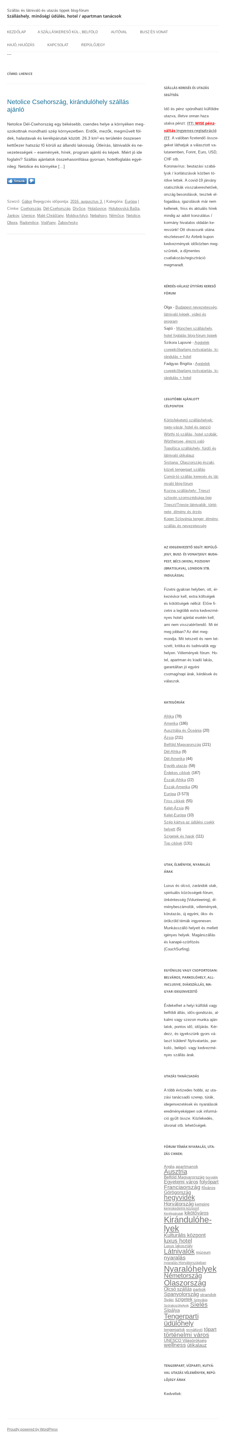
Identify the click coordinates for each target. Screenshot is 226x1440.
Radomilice (29, 222)
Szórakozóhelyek (176, 1305)
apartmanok (187, 1166)
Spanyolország (181, 1294)
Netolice (133, 215)
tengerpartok (174, 1329)
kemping (202, 1204)
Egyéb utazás (175, 765)
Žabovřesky (68, 222)
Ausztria (175, 1171)
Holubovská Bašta (124, 208)
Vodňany (48, 222)
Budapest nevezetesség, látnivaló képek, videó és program (191, 314)
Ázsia (169, 737)
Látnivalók (179, 1251)
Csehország (31, 208)
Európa (131, 201)
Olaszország (185, 1283)
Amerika (171, 723)
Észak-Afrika (175, 780)
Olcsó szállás (178, 1289)
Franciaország (182, 1187)
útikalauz (197, 1345)
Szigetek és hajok (179, 836)
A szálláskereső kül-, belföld (68, 32)
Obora (12, 222)
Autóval (119, 32)
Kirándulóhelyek (188, 1224)
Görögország (177, 1192)
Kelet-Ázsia (174, 808)
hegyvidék (179, 1197)
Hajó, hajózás (20, 45)
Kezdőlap (16, 32)
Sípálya (172, 1310)
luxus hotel (178, 1241)
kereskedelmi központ (181, 1208)
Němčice (116, 215)
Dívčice (79, 208)
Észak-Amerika (177, 787)
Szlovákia (200, 1300)
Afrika (169, 716)
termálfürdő (194, 1330)
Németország (183, 1275)
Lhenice (28, 215)
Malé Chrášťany (50, 215)
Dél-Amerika (174, 758)
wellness (175, 1345)
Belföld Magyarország (182, 744)
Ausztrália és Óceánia (183, 730)
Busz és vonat (154, 32)
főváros (208, 1187)
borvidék (212, 1177)
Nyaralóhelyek (190, 1268)
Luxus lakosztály (178, 1246)
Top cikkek (173, 843)
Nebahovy (98, 215)
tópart (210, 1329)
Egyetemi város (181, 1182)
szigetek (183, 1299)
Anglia (169, 1166)
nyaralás (175, 1258)
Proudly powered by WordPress (32, 1429)
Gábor (27, 201)
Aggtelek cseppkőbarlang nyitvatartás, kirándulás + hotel (191, 349)
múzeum (203, 1252)
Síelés (199, 1304)
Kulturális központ (185, 1235)
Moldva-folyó (77, 215)
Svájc (169, 1299)
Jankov (13, 215)
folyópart (209, 1182)
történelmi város (186, 1334)
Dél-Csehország (56, 208)
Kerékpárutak (173, 1213)
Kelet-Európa (175, 815)
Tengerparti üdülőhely (181, 1319)
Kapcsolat (57, 45)
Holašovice (97, 208)
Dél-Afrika (172, 751)
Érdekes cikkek (177, 773)
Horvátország (179, 1203)
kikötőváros (197, 1212)
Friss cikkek (174, 801)
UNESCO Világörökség (185, 1340)
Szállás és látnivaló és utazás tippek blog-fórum (48, 10)
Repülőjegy (93, 45)
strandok (208, 1294)
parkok (199, 1289)
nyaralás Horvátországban (185, 1263)
